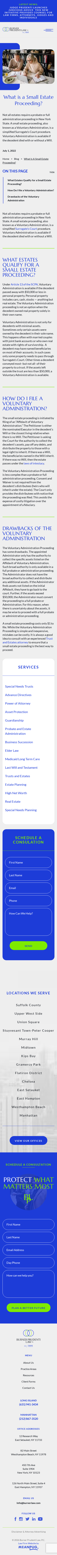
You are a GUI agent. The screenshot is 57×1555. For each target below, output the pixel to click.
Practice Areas (28, 1368)
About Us (28, 1362)
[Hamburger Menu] (49, 30)
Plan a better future (28, 1307)
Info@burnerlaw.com (28, 1502)
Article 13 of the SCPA (24, 284)
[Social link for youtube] (40, 1519)
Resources (28, 1375)
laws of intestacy (34, 463)
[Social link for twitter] (27, 1519)
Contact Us (28, 1387)
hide (52, 171)
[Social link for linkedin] (33, 1519)
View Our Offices (28, 1140)
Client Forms (28, 1381)
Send (28, 945)
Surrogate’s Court (26, 228)
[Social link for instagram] (21, 1519)
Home (6, 158)
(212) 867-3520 (28, 1418)
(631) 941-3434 (28, 1404)
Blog (16, 158)
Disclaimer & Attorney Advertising (29, 1531)
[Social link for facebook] (15, 1519)
